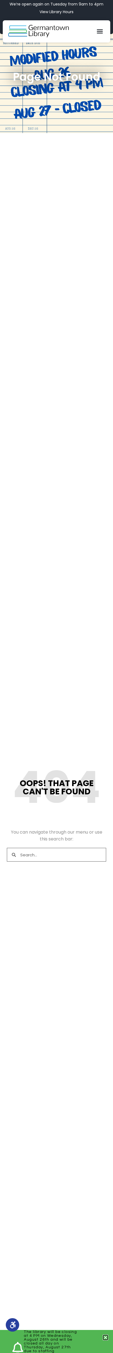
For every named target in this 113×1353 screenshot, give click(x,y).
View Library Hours (56, 12)
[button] (100, 31)
